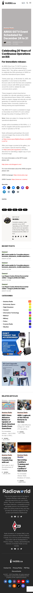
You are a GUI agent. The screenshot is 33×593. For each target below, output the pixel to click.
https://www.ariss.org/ (20, 175)
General (17, 310)
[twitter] (10, 581)
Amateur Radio (17, 301)
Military (17, 318)
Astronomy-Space (17, 304)
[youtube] (23, 581)
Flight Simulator (16, 307)
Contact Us (7, 568)
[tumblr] (10, 586)
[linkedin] (27, 581)
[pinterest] (18, 581)
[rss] (14, 586)
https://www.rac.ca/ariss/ (19, 179)
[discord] (23, 586)
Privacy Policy (17, 568)
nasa (15, 209)
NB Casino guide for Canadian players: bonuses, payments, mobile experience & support (16, 256)
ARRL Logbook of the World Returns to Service (24, 418)
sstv (25, 209)
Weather (17, 327)
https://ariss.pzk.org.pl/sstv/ (12, 149)
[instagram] (14, 581)
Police (16, 321)
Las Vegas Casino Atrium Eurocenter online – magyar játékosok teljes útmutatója (15, 277)
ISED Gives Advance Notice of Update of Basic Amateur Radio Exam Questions (8, 422)
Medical (16, 315)
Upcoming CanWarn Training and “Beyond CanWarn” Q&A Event (23, 465)
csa (10, 209)
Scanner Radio (16, 324)
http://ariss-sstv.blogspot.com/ (11, 164)
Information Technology (16, 313)
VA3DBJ (9, 42)
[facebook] (5, 581)
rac (20, 209)
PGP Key (26, 568)
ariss (4, 209)
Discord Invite (16, 571)
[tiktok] (18, 586)
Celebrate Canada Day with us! (7, 460)
